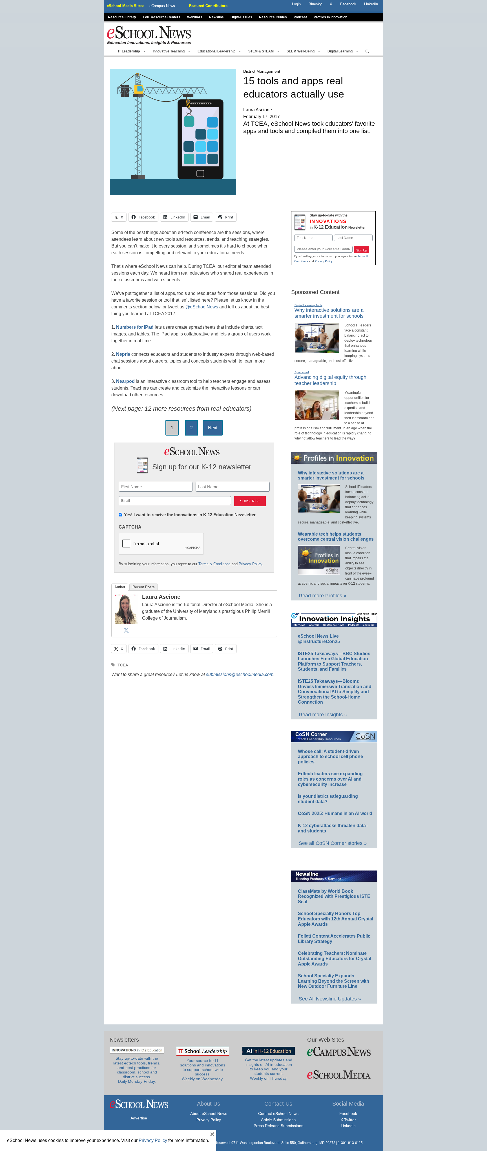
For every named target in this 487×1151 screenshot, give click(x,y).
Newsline (216, 17)
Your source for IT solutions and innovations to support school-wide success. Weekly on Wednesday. (202, 1070)
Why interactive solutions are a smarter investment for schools (329, 313)
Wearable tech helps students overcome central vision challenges (336, 537)
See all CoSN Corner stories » (333, 843)
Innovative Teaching (169, 51)
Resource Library (122, 17)
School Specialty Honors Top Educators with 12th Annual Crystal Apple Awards (335, 918)
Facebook (348, 1113)
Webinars (194, 17)
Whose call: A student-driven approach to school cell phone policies (330, 756)
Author (119, 587)
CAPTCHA (130, 527)
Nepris (123, 354)
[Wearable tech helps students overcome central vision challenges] (319, 572)
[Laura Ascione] (126, 621)
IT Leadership (129, 51)
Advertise (138, 1118)
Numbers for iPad (135, 327)
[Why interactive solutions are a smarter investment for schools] (317, 350)
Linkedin (348, 1125)
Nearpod (125, 381)
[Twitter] (126, 630)
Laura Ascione (161, 597)
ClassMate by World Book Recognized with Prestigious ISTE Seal (334, 896)
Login (296, 4)
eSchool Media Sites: (125, 6)
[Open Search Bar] (367, 51)
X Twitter (348, 1119)
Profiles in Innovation (330, 17)
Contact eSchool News (278, 1113)
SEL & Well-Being (301, 51)
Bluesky (315, 4)
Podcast (300, 17)
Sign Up (361, 250)
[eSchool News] (149, 35)
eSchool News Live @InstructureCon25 (319, 639)
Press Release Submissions (278, 1125)
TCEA (123, 665)
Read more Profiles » (322, 595)
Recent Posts (143, 587)
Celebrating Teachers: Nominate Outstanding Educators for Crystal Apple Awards (334, 958)
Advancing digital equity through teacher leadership (330, 380)
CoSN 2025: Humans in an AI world (335, 813)
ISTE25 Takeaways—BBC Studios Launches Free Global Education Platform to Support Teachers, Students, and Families (334, 661)
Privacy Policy (250, 564)
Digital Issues (241, 17)
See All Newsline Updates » (330, 999)
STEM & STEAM (261, 51)
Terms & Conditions (214, 564)
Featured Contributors (208, 6)
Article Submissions (278, 1119)
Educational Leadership (216, 51)
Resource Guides (273, 17)
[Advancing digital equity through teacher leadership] (317, 418)
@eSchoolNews (201, 306)
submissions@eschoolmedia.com (239, 674)
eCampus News (162, 6)
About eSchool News (208, 1113)
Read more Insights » (323, 714)
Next (212, 427)
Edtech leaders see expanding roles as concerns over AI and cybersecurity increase (330, 779)
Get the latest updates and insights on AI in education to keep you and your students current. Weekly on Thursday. (268, 1069)
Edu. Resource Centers (161, 17)
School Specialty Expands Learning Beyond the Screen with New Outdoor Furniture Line (333, 981)
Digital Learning (340, 51)
